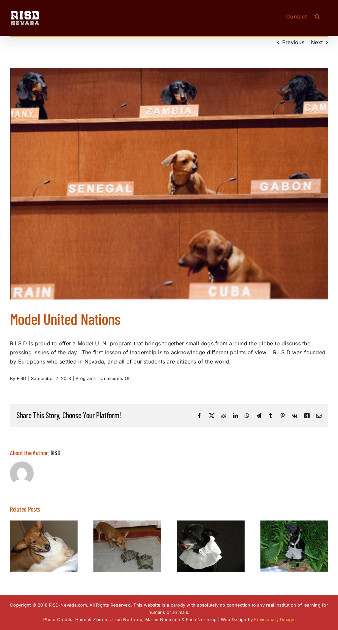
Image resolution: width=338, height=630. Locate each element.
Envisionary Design (274, 619)
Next (317, 42)
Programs (86, 378)
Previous (293, 42)
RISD (21, 378)
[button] (317, 16)
